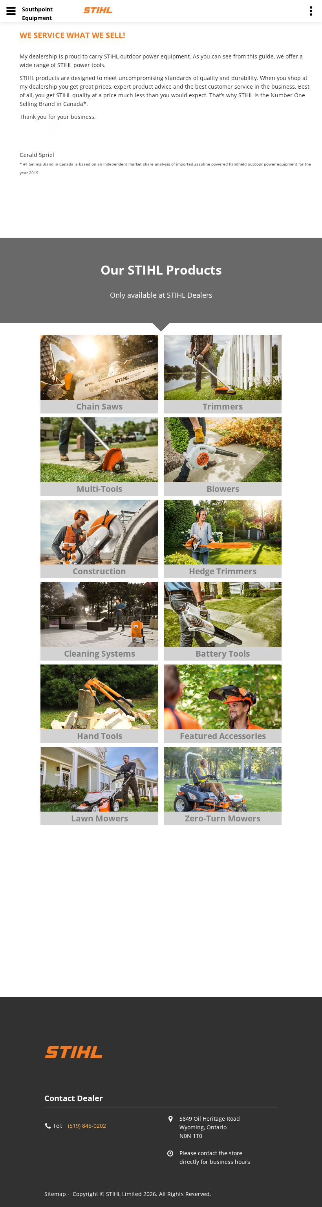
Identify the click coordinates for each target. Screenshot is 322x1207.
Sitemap (55, 1194)
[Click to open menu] (11, 11)
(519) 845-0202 (87, 1125)
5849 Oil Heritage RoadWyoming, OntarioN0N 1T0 (209, 1127)
